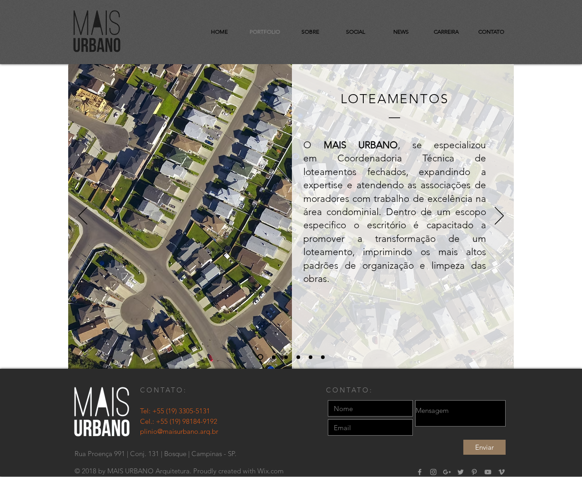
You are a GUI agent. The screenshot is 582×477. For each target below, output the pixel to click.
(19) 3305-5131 (188, 411)
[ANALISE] (274, 357)
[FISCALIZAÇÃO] (286, 357)
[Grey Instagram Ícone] (433, 472)
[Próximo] (499, 216)
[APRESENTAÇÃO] (260, 357)
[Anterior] (82, 216)
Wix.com (270, 471)
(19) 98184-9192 (193, 421)
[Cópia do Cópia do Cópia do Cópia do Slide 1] (310, 357)
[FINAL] (323, 357)
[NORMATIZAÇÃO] (298, 357)
